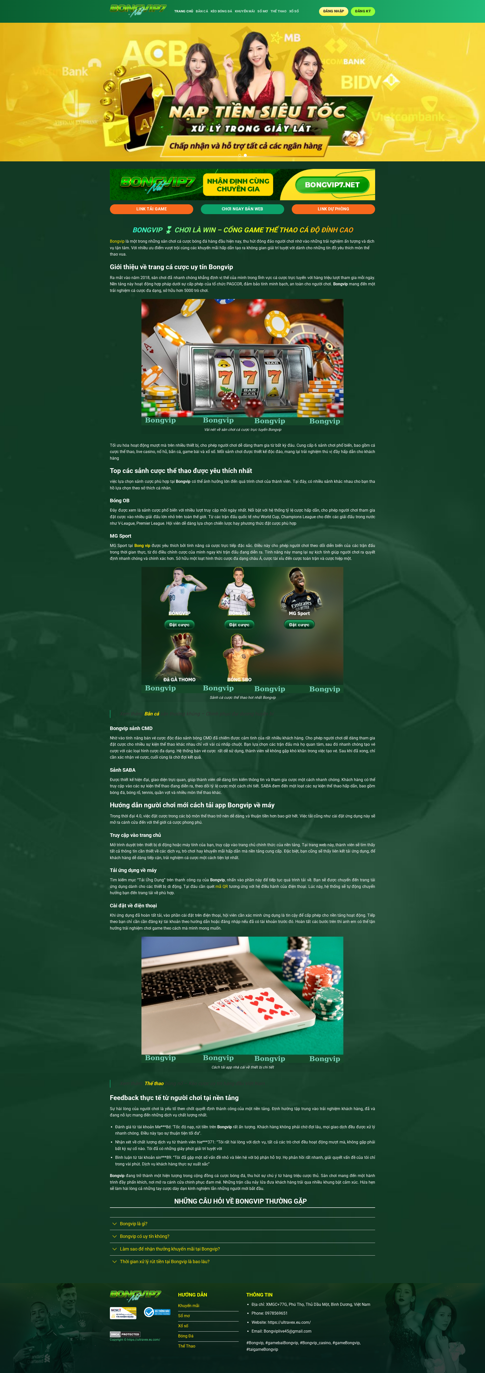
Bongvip (117, 241)
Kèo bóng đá (221, 11)
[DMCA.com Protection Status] (125, 1334)
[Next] (468, 92)
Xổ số (294, 11)
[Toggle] (115, 1224)
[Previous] (16, 92)
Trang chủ (183, 11)
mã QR (221, 886)
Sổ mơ (262, 11)
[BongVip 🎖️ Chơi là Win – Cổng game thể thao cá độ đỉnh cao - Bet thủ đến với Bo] (138, 11)
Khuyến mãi (245, 11)
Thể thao (279, 11)
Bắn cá (202, 11)
